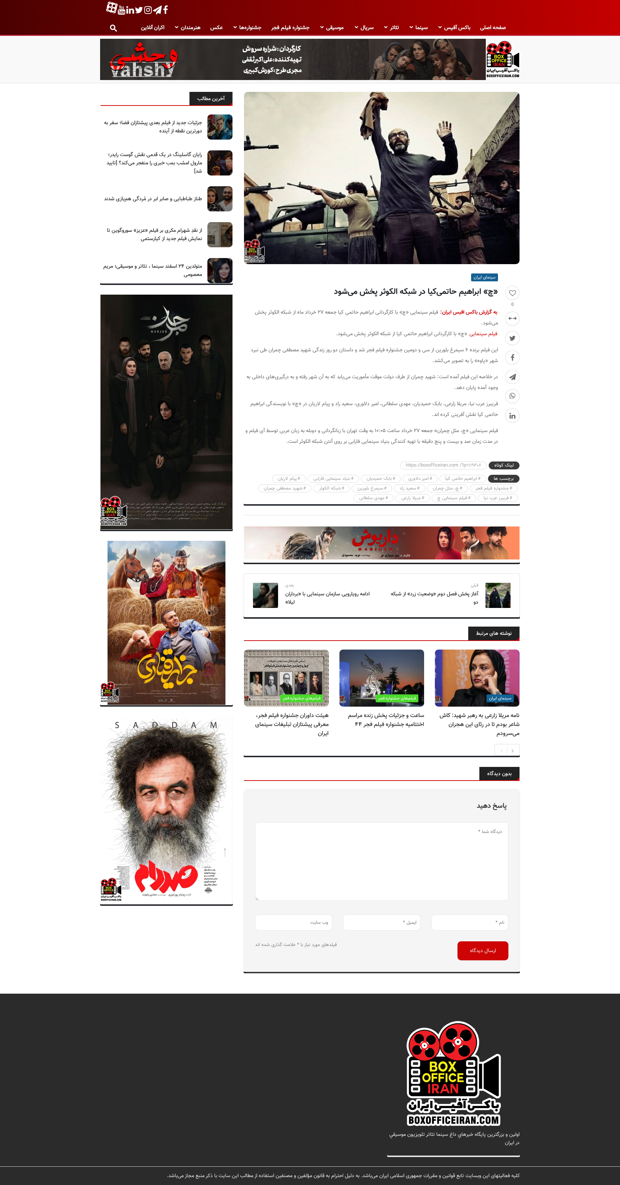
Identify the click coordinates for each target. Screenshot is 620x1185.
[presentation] (501, 750)
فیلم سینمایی (483, 334)
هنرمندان (191, 28)
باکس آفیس (457, 28)
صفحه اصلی (493, 28)
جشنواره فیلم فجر (290, 28)
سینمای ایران (484, 277)
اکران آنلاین (152, 28)
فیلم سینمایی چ (452, 498)
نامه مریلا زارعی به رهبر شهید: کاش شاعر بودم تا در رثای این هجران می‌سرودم (480, 724)
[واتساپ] (512, 396)
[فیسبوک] (512, 357)
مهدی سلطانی (372, 498)
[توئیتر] (512, 338)
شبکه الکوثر (330, 488)
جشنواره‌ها (250, 28)
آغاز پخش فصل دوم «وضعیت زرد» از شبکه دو (434, 598)
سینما (421, 28)
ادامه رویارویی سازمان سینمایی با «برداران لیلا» (327, 598)
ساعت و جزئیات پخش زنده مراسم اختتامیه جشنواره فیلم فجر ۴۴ (386, 720)
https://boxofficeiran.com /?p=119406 (443, 465)
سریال (367, 28)
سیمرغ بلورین (370, 488)
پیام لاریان (287, 478)
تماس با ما (509, 1151)
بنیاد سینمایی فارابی (331, 478)
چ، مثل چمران (446, 488)
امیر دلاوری (418, 478)
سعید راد (408, 488)
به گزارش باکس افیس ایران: (468, 312)
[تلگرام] (512, 377)
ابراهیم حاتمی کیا (461, 478)
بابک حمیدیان (379, 478)
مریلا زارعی (411, 498)
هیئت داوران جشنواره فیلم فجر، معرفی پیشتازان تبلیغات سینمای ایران (292, 724)
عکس (216, 28)
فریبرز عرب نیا (496, 498)
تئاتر (394, 28)
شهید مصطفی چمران (283, 488)
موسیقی (335, 28)
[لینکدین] (512, 415)
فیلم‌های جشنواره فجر (397, 698)
